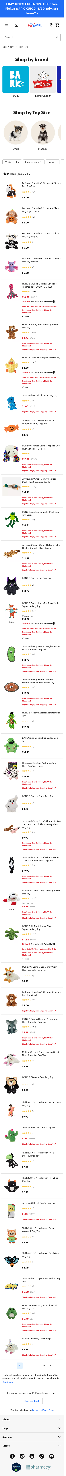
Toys (12, 46)
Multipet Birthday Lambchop (36, 1338)
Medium (42, 148)
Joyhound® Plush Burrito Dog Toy (38, 1203)
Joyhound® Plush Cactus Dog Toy (39, 1127)
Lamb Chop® (43, 95)
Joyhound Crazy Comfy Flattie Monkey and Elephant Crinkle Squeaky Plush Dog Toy (41, 824)
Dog (4, 46)
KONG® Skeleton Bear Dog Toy (37, 1077)
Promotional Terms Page (42, 1410)
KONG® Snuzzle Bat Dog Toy (36, 578)
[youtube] (51, 1456)
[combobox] (32, 37)
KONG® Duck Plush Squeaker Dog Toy (41, 357)
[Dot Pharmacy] (38, 1467)
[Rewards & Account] (16, 25)
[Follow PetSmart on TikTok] (41, 1456)
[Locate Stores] (51, 25)
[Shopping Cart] (57, 25)
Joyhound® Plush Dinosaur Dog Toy (39, 395)
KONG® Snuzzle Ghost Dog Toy (37, 796)
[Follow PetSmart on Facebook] (12, 1456)
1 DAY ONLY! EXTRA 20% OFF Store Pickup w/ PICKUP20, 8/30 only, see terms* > (31, 8)
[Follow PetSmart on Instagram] (22, 1456)
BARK (15, 95)
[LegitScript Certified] (16, 1467)
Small (16, 148)
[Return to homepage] (35, 25)
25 (44, 1365)
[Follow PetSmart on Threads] (31, 1456)
